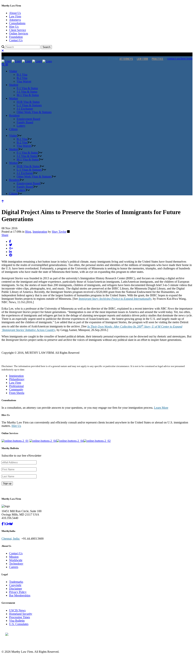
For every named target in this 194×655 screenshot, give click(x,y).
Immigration (40, 231)
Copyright (15, 585)
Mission (14, 556)
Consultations (17, 23)
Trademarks (16, 581)
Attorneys (15, 19)
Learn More (161, 407)
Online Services (18, 33)
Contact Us (16, 40)
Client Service (17, 30)
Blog (28, 231)
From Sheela (16, 392)
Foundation (16, 36)
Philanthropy (16, 379)
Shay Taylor (59, 231)
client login (185, 58)
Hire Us (14, 26)
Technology (16, 563)
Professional (16, 386)
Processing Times (19, 617)
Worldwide (15, 560)
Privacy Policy (18, 592)
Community (16, 389)
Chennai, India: (11, 538)
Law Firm (15, 16)
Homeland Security (20, 613)
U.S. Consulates (18, 624)
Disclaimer (15, 588)
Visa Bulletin (17, 620)
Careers (13, 567)
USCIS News (17, 610)
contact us (173, 58)
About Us (15, 13)
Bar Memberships (19, 595)
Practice (157, 59)
